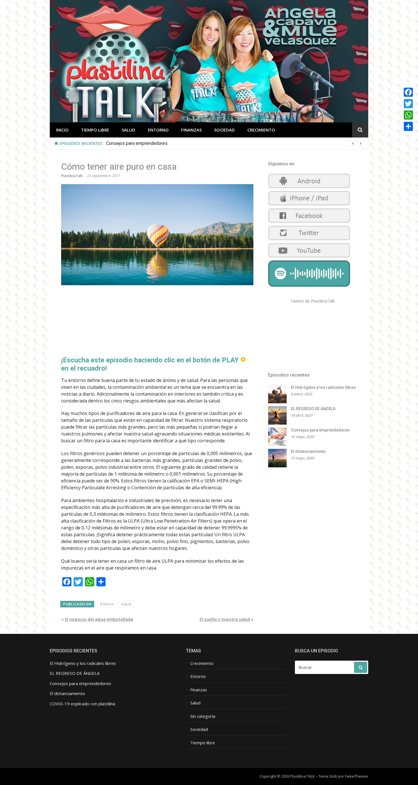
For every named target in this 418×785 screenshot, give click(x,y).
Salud (128, 130)
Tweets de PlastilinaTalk (312, 301)
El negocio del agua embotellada (99, 619)
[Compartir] (408, 126)
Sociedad (224, 130)
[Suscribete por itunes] (309, 205)
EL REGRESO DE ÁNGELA (313, 408)
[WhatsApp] (408, 115)
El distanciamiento (308, 451)
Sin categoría (202, 716)
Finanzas (191, 130)
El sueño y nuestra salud (225, 619)
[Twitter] (408, 103)
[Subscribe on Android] (309, 188)
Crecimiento (261, 130)
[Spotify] (309, 285)
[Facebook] (408, 92)
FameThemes (356, 776)
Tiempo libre (95, 130)
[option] (235, 143)
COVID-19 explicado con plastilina (82, 703)
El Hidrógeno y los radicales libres (323, 387)
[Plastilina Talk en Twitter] (309, 240)
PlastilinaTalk (72, 175)
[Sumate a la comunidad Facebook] (309, 222)
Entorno (158, 130)
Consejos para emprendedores (136, 143)
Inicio (62, 130)
